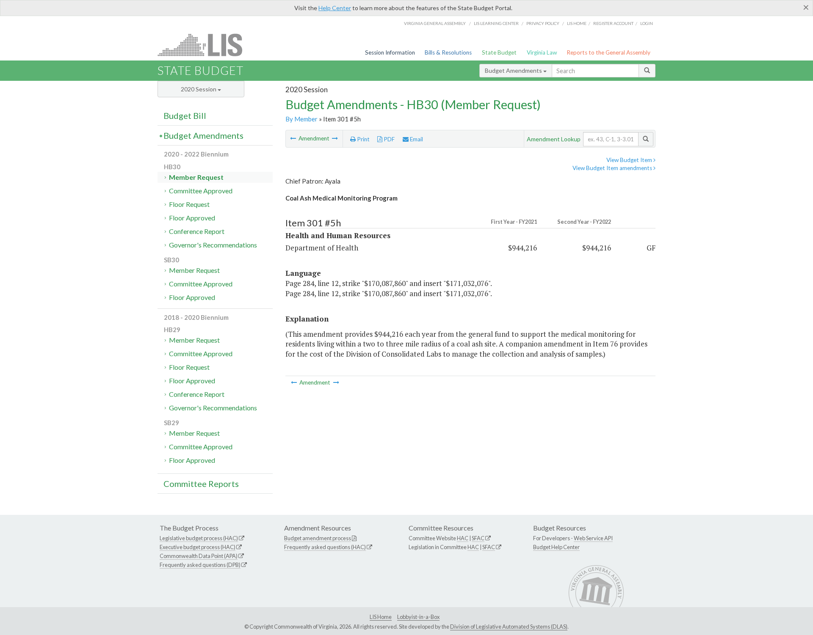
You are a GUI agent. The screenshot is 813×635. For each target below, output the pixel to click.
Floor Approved (192, 218)
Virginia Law (542, 52)
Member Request (196, 177)
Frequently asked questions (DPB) (200, 564)
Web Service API (593, 538)
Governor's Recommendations (213, 245)
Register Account (613, 23)
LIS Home (381, 616)
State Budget (499, 52)
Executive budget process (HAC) (197, 547)
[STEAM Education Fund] (293, 138)
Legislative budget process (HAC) (199, 538)
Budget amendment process (317, 538)
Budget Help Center (556, 547)
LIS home (576, 23)
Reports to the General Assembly (608, 52)
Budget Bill (184, 115)
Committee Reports (201, 483)
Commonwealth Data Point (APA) (199, 556)
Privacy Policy (542, 23)
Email (416, 139)
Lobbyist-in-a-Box (418, 616)
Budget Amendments (514, 70)
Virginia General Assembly (435, 23)
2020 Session (199, 89)
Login (646, 23)
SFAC (478, 538)
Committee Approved (200, 191)
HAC (462, 538)
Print (363, 139)
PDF (388, 139)
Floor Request (189, 204)
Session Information (390, 52)
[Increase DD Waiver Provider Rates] (335, 138)
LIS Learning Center (496, 23)
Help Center (334, 7)
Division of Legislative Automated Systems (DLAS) (508, 626)
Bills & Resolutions (448, 52)
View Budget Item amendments (612, 168)
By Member (301, 119)
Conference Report (196, 231)
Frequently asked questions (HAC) (325, 547)
